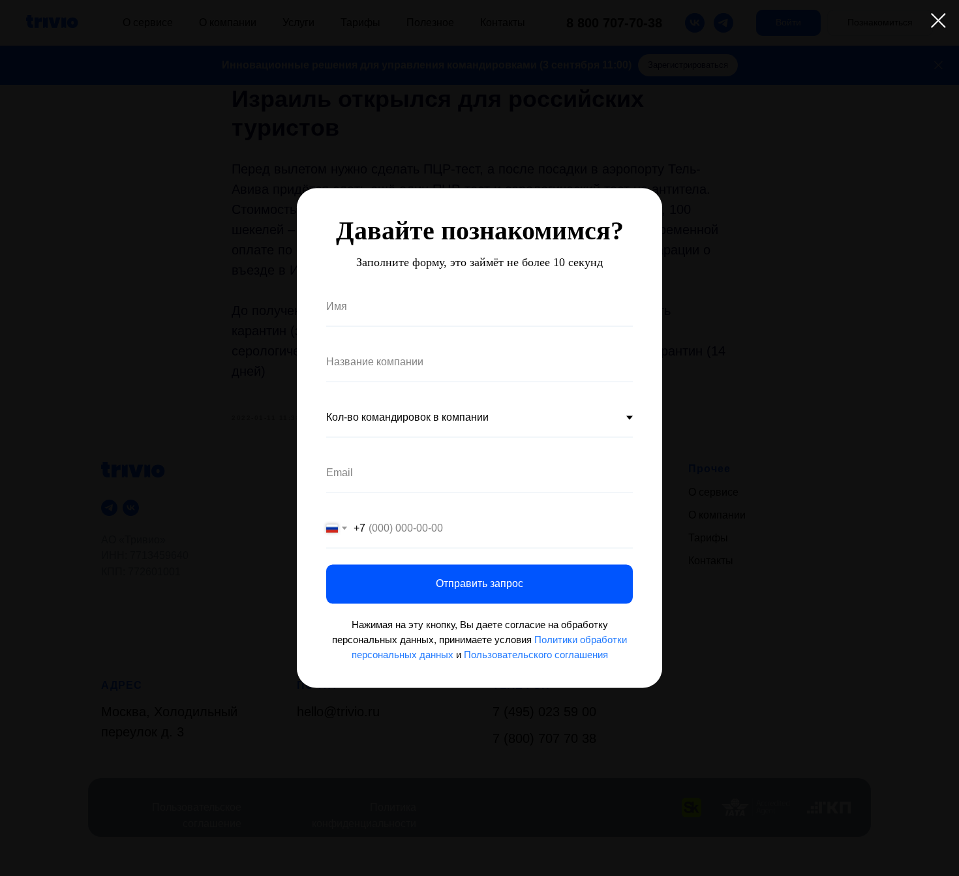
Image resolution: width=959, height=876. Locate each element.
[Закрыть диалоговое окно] (938, 21)
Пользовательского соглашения (536, 654)
